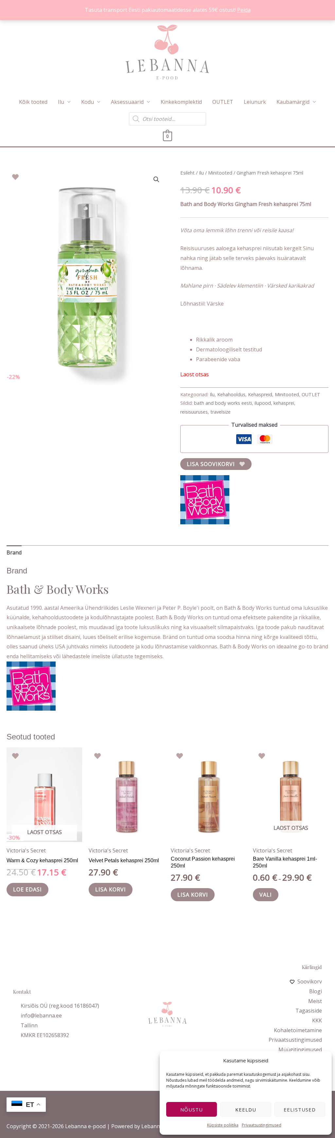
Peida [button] (244, 9)
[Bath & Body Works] (204, 499)
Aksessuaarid (127, 101)
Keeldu (245, 1109)
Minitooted (220, 172)
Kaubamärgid (292, 101)
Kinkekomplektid (181, 101)
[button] (156, 179)
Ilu (61, 101)
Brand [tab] (14, 552)
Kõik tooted (33, 101)
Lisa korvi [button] (110, 889)
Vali (265, 894)
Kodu (87, 101)
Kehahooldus (231, 394)
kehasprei (283, 403)
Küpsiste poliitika (222, 1125)
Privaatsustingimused (261, 1125)
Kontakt (22, 991)
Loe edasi (27, 889)
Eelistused (300, 1109)
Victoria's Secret (26, 850)
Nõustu (191, 1109)
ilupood (263, 403)
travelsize (220, 412)
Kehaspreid (260, 394)
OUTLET (222, 101)
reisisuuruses (194, 412)
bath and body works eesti (223, 403)
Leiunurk (255, 101)
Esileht (187, 172)
